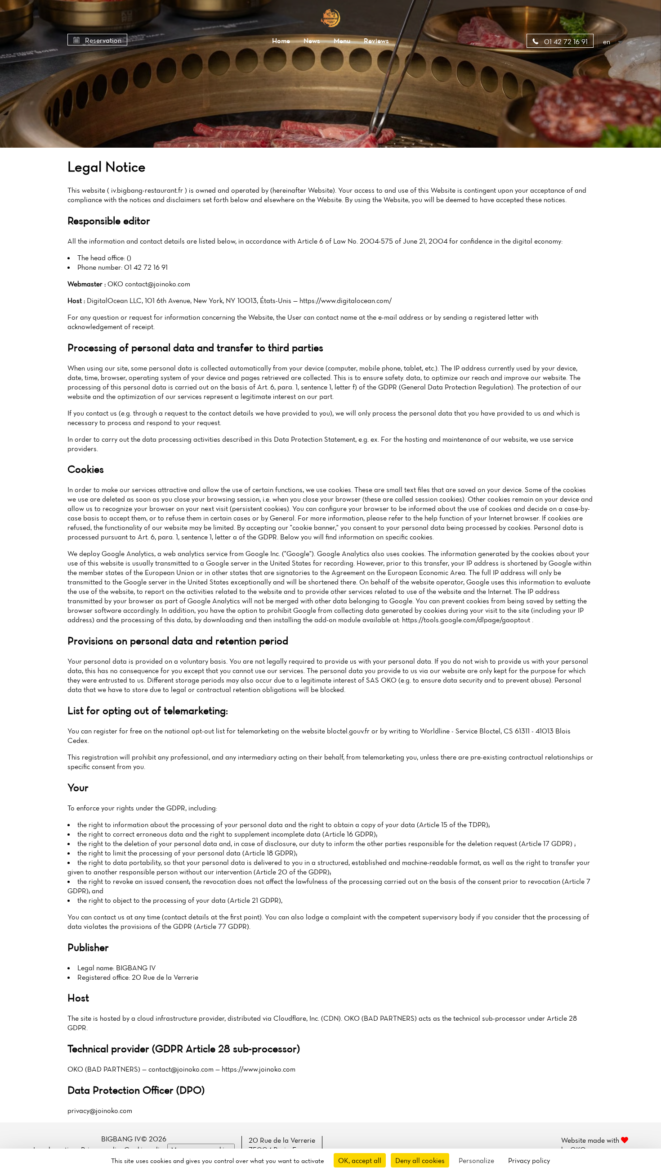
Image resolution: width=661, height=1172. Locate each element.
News (312, 40)
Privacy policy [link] (529, 1160)
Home (281, 40)
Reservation (102, 40)
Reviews (376, 40)
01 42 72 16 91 (565, 41)
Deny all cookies (420, 1160)
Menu (342, 40)
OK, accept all (359, 1160)
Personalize (476, 1160)
